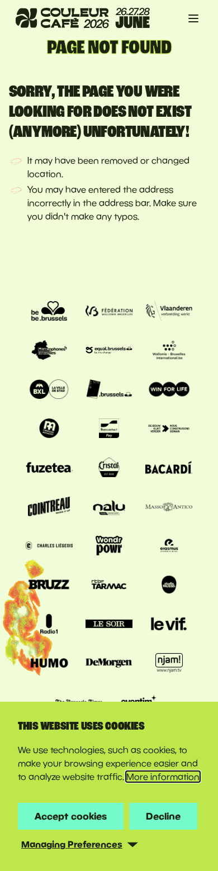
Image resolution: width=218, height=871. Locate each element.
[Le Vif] (168, 625)
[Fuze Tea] (49, 469)
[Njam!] (168, 664)
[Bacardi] (168, 469)
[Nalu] (109, 508)
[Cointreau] (49, 508)
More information (163, 777)
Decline (163, 816)
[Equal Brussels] (109, 351)
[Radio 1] (49, 625)
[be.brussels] (49, 312)
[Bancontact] (109, 429)
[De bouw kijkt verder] (168, 429)
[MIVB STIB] (109, 390)
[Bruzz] (49, 586)
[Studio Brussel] (168, 586)
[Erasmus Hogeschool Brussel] (168, 547)
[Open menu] (193, 18)
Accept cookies (71, 816)
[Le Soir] (109, 625)
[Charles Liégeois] (49, 547)
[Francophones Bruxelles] (49, 351)
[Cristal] (109, 469)
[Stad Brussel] (49, 390)
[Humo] (49, 664)
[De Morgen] (109, 664)
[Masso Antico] (168, 508)
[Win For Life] (168, 390)
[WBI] (168, 351)
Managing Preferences (71, 844)
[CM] (49, 429)
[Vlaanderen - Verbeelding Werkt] (168, 312)
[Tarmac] (109, 586)
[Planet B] (109, 547)
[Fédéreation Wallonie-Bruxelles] (109, 312)
